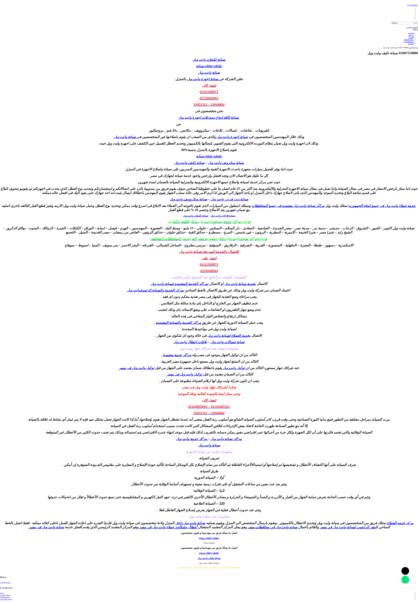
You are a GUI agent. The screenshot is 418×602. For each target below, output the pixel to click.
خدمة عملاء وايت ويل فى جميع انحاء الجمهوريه (382, 206)
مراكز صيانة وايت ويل (226, 439)
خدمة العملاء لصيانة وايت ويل (228, 335)
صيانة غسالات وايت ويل (228, 342)
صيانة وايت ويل (125, 137)
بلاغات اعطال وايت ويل (190, 342)
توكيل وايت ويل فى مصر (136, 368)
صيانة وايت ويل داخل (190, 523)
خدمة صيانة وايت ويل (239, 284)
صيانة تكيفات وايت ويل (209, 59)
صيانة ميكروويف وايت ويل (188, 199)
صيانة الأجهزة (413, 48)
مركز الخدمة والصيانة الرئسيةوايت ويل (155, 290)
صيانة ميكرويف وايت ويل (226, 163)
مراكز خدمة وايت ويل (191, 439)
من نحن (411, 35)
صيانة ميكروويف (6, 599)
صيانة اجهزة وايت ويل (203, 79)
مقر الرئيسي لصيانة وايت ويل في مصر (348, 527)
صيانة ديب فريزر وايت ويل (229, 199)
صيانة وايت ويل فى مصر (46, 527)
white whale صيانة (209, 66)
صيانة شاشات (5, 597)
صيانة (2, 593)
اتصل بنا (411, 44)
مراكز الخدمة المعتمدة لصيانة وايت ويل (179, 284)
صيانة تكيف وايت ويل (189, 163)
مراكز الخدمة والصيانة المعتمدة (178, 323)
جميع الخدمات (409, 42)
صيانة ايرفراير (5, 595)
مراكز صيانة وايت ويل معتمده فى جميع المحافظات (287, 206)
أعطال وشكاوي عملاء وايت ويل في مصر (168, 527)
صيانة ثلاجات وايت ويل (223, 215)
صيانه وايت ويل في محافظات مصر (272, 527)
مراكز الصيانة (409, 40)
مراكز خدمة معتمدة (177, 355)
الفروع (411, 38)
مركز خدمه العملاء (399, 523)
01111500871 (412, 5)
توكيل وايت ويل (234, 368)
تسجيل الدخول (5, 582)
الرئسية (411, 33)
